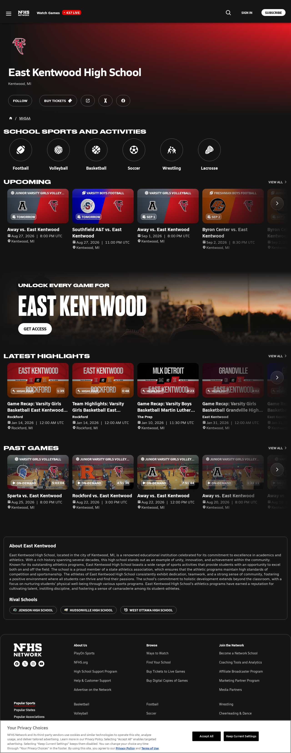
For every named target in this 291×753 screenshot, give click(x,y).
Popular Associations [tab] (29, 716)
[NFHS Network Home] (24, 13)
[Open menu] (9, 14)
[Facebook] (17, 664)
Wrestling (226, 704)
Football (152, 704)
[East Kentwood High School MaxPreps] (105, 100)
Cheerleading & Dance (235, 713)
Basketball (81, 704)
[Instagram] (33, 664)
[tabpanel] (175, 713)
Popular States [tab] (24, 709)
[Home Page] (10, 118)
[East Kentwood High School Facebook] (123, 100)
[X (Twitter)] (25, 664)
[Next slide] (277, 203)
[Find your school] (228, 12)
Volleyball (81, 713)
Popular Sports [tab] (24, 703)
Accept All (206, 736)
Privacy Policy (125, 748)
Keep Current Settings (241, 736)
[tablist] (36, 709)
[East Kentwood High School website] (88, 100)
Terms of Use (150, 748)
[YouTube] (41, 664)
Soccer (151, 713)
